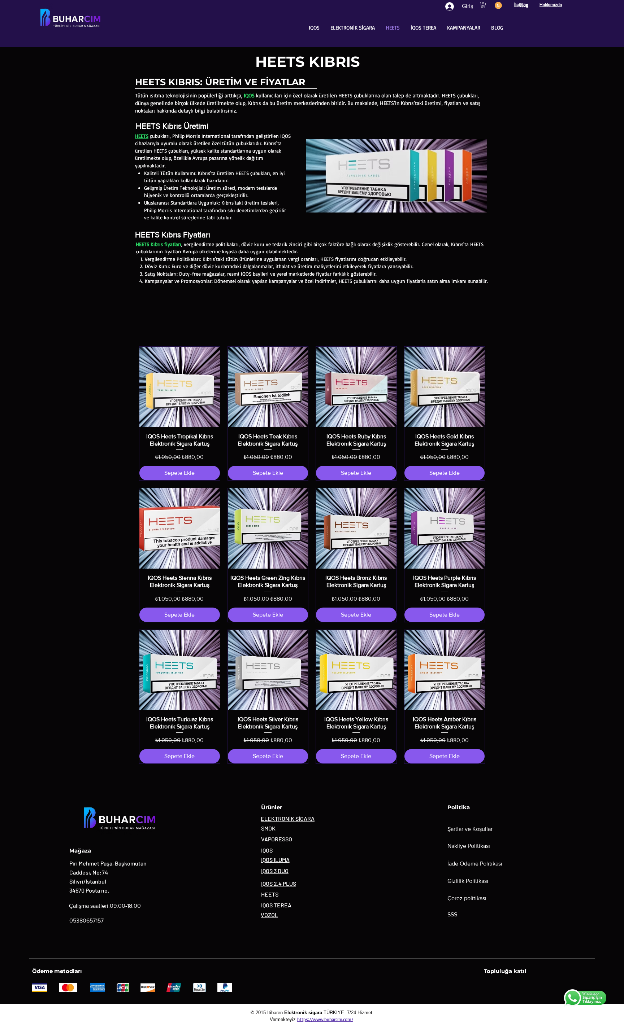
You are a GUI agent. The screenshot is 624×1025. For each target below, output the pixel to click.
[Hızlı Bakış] (179, 387)
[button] (483, 5)
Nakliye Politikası (468, 846)
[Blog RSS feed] (498, 6)
